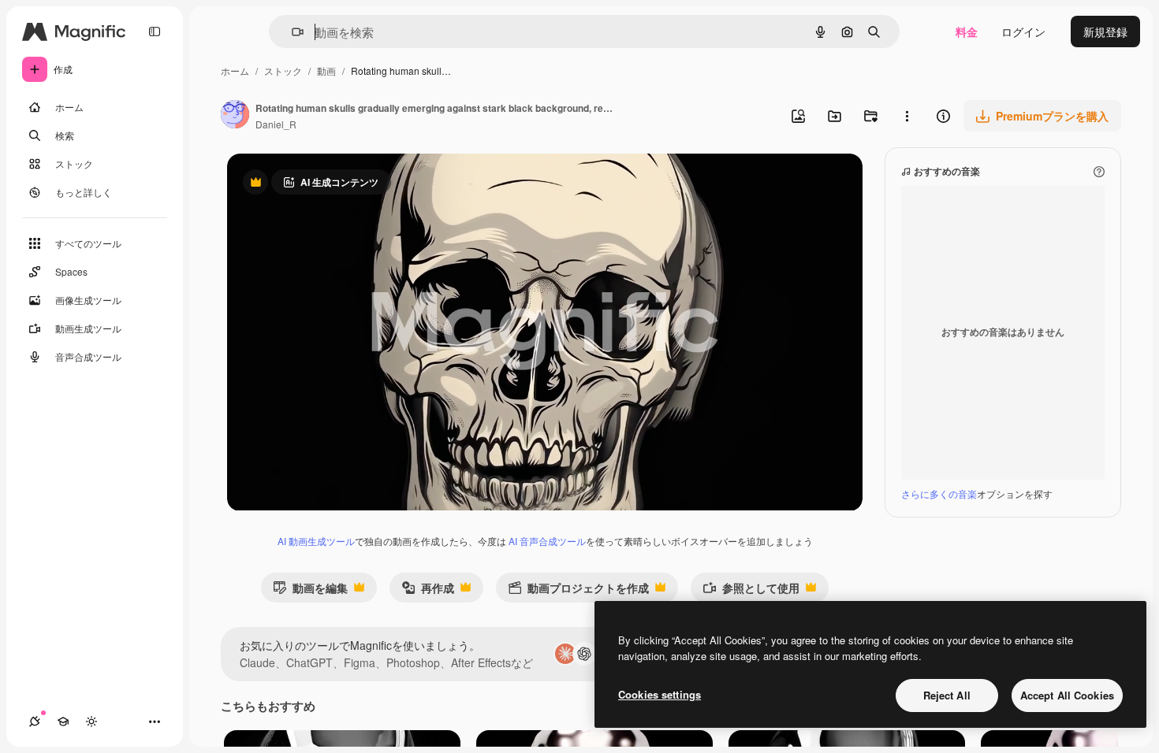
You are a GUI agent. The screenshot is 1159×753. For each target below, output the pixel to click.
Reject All (947, 695)
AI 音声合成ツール (547, 540)
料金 (967, 31)
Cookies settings (659, 694)
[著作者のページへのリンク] (235, 116)
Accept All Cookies (1067, 695)
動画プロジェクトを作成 (578, 591)
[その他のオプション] (906, 116)
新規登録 (1105, 31)
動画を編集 (310, 591)
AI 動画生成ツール (316, 540)
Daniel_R (275, 124)
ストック (283, 70)
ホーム (235, 70)
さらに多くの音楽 (939, 493)
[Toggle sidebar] (154, 31)
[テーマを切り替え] (91, 721)
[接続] (34, 721)
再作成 (427, 591)
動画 (326, 70)
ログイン (1023, 31)
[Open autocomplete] (291, 32)
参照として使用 (750, 591)
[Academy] (63, 721)
